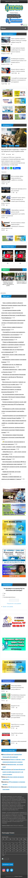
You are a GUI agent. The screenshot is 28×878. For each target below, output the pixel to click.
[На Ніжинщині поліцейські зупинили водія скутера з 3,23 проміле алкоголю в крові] (5, 60)
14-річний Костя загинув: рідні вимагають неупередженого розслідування (19, 80)
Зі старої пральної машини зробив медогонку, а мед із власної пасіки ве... (18, 49)
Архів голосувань (8, 606)
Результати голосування (14, 603)
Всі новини (4, 145)
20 (14, 848)
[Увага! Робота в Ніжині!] (5, 734)
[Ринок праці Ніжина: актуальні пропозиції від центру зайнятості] (5, 686)
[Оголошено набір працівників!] (5, 742)
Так (4, 593)
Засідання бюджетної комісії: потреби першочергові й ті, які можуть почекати (13, 772)
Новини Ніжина (14, 13)
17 (3, 848)
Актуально (11, 145)
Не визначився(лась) (9, 597)
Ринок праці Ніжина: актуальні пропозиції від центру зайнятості (17, 687)
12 (10, 846)
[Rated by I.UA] (5, 859)
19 (10, 848)
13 (14, 846)
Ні (4, 595)
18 (6, 848)
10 (3, 846)
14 (17, 846)
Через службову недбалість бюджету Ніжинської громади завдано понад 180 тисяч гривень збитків (13, 305)
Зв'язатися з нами (7, 864)
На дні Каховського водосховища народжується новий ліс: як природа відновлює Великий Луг (11, 389)
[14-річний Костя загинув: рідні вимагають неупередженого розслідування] (5, 79)
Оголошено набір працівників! (18, 741)
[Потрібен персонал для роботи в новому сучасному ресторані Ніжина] (5, 715)
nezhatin (9, 154)
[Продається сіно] (5, 706)
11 (6, 846)
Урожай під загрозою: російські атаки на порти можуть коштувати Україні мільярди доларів (13, 430)
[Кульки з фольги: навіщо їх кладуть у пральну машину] (5, 70)
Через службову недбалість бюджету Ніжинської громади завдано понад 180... (18, 40)
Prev (23, 269)
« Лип (3, 855)
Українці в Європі (6, 825)
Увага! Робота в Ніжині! (17, 733)
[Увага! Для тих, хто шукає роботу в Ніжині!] (5, 725)
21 (17, 848)
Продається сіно (15, 705)
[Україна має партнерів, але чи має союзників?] (5, 190)
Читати (3, 172)
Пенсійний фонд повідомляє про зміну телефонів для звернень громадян (18, 696)
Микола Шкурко (6, 754)
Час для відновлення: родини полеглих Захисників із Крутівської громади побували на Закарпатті (13, 397)
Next (25, 269)
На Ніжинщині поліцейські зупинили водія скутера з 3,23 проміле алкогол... (18, 60)
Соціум (17, 145)
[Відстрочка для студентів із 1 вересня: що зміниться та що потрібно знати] (14, 137)
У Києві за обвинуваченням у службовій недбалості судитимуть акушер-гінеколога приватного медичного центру (13, 345)
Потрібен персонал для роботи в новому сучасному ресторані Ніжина (18, 715)
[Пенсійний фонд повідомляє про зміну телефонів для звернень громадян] (5, 696)
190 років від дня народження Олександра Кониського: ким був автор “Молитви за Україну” (13, 377)
